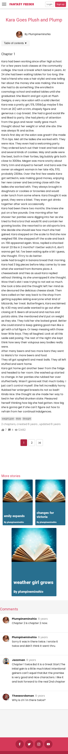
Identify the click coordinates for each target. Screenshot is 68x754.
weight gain (8, 418)
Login (49, 4)
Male (18, 418)
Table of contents (15, 43)
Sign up (61, 4)
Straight (27, 418)
